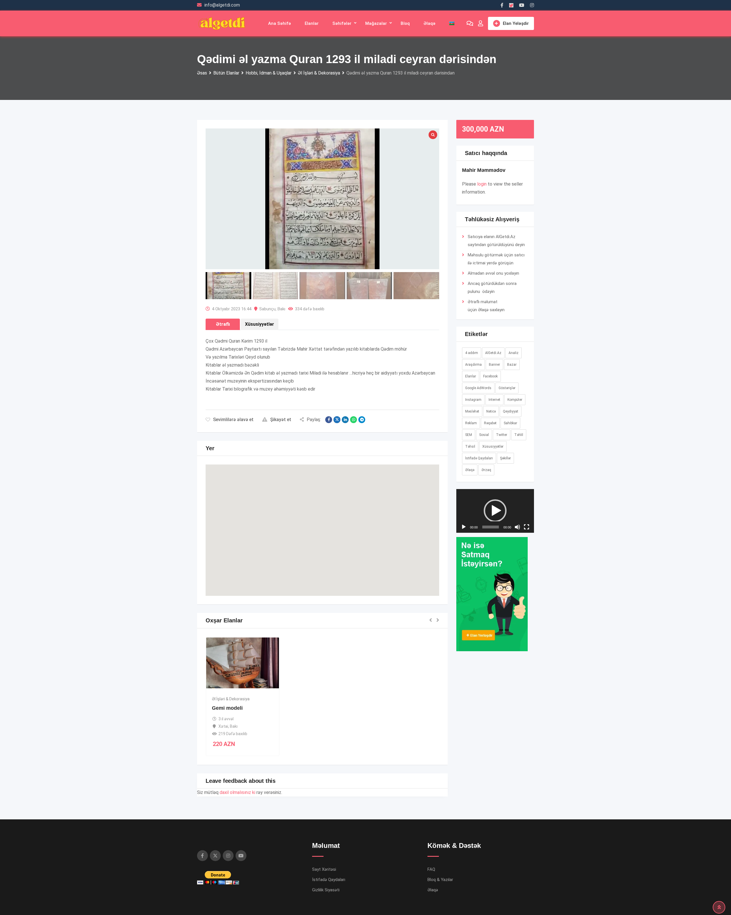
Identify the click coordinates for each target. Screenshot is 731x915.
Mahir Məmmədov (483, 170)
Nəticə (491, 411)
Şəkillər (505, 458)
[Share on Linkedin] (345, 419)
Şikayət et (280, 419)
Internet (494, 400)
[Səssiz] (517, 621)
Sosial (484, 435)
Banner (494, 365)
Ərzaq (486, 470)
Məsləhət (472, 411)
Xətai (223, 726)
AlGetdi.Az (493, 353)
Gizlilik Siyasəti (326, 889)
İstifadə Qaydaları (479, 458)
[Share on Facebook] (328, 419)
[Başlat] (464, 621)
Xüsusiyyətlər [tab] (259, 324)
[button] (322, 525)
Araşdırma (473, 365)
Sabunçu (267, 308)
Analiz (514, 353)
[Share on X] (337, 419)
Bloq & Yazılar (440, 879)
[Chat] (470, 23)
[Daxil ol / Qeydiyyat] (480, 23)
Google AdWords (478, 388)
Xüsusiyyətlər (492, 447)
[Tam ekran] (526, 621)
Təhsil (470, 447)
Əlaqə (429, 23)
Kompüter (514, 400)
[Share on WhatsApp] (353, 419)
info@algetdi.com (222, 5)
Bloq (405, 23)
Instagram (473, 400)
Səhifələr (342, 23)
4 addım (471, 353)
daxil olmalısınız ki (237, 792)
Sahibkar (510, 423)
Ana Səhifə (279, 23)
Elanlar (312, 23)
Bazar (512, 365)
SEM (468, 435)
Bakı (281, 308)
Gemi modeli (227, 708)
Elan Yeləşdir (516, 23)
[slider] (490, 621)
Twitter (501, 435)
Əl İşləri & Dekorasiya (231, 699)
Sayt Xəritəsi (324, 869)
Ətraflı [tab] (223, 324)
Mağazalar (376, 23)
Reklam (471, 423)
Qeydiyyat (510, 411)
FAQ (431, 869)
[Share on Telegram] (361, 419)
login (482, 184)
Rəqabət (490, 423)
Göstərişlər (507, 388)
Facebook (490, 376)
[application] (495, 558)
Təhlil (518, 435)
